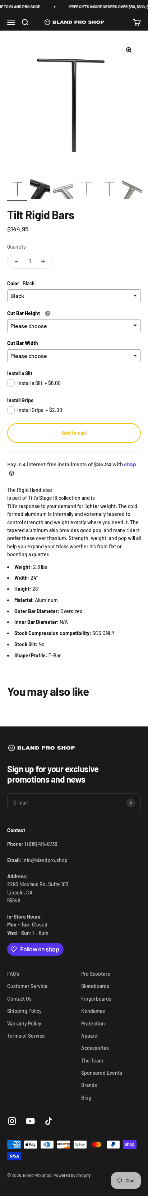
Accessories (95, 1048)
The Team (92, 1060)
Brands (89, 1085)
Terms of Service (26, 1036)
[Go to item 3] (63, 190)
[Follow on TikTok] (49, 1121)
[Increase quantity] (43, 261)
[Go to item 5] (109, 190)
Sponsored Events (101, 1073)
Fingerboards (96, 999)
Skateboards (95, 986)
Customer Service (27, 986)
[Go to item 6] (132, 190)
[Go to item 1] (17, 190)
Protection (93, 1023)
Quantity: (17, 247)
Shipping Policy (24, 1011)
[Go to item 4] (86, 190)
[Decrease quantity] (17, 261)
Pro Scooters (95, 974)
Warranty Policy (24, 1023)
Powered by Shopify (72, 1175)
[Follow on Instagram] (12, 1121)
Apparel (89, 1036)
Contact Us (19, 999)
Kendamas (93, 1011)
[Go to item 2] (40, 190)
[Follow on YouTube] (30, 1121)
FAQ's (13, 974)
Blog (86, 1098)
